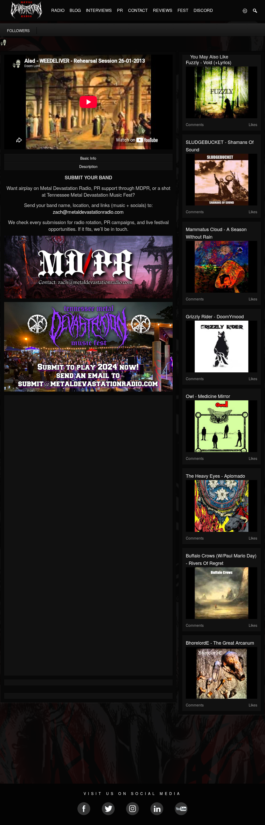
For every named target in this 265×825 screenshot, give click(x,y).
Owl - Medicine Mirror (208, 396)
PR (120, 10)
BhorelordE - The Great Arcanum (220, 642)
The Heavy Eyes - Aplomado (215, 475)
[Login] (244, 10)
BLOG (75, 10)
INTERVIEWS (99, 10)
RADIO (57, 10)
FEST (183, 10)
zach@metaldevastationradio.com (88, 211)
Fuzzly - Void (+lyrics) (208, 62)
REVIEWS (162, 10)
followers (18, 30)
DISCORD (203, 10)
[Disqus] (88, 468)
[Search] (255, 10)
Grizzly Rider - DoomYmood (215, 316)
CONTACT (138, 10)
